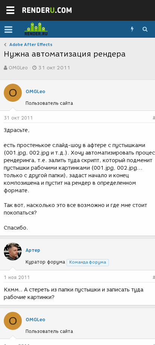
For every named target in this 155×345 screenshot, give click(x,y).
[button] (8, 29)
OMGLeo (18, 68)
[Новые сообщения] (132, 29)
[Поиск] (144, 29)
